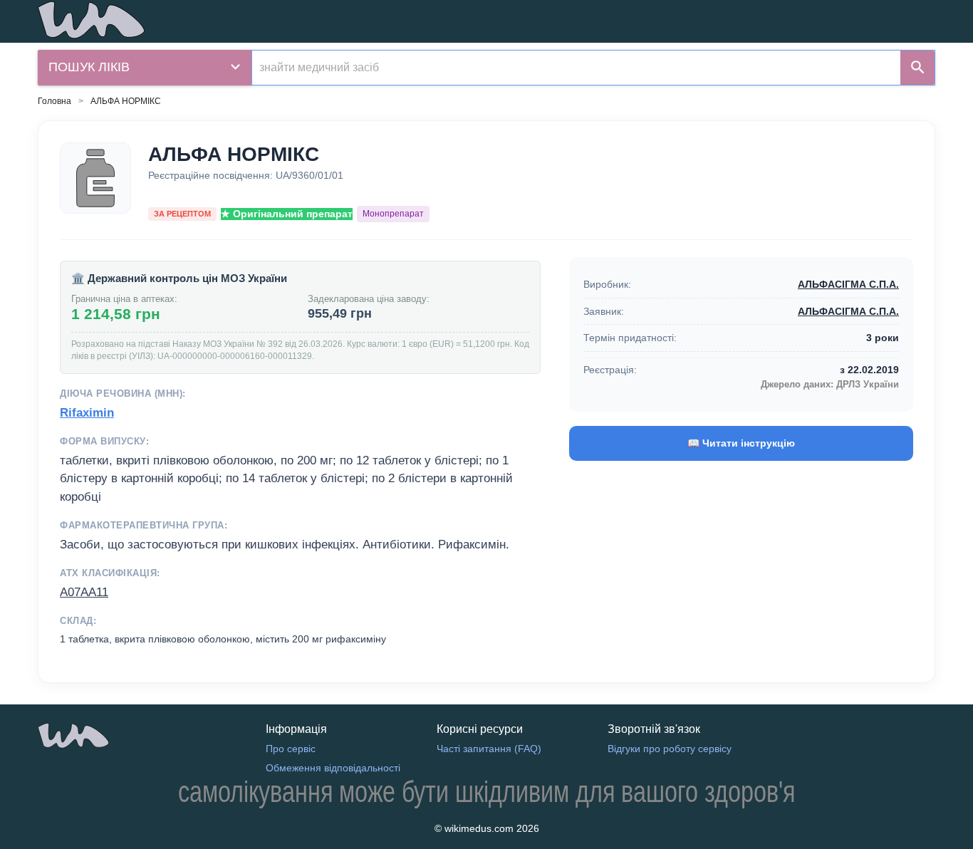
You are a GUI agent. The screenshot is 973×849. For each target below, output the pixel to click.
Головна (54, 101)
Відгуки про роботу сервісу (670, 748)
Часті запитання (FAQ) (489, 748)
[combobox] (576, 68)
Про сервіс (291, 748)
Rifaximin (87, 413)
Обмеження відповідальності (333, 768)
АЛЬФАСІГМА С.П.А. (848, 284)
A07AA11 (84, 592)
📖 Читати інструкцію (741, 443)
